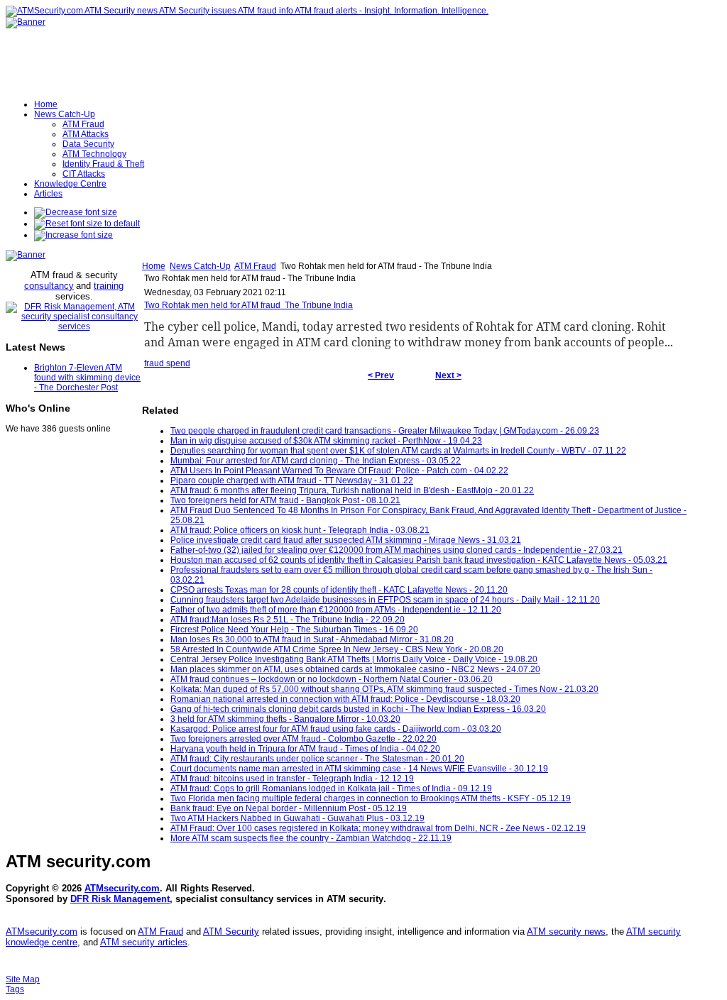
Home (153, 266)
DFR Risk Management (120, 899)
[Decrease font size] (75, 212)
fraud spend (167, 363)
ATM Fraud (255, 266)
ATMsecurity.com (122, 888)
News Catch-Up (200, 266)
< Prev (381, 375)
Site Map (23, 979)
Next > (448, 375)
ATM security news (566, 931)
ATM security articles (143, 942)
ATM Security (231, 931)
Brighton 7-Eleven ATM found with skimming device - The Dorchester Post (87, 377)
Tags (15, 989)
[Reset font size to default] (87, 224)
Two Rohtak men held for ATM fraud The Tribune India (248, 305)
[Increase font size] (73, 235)
